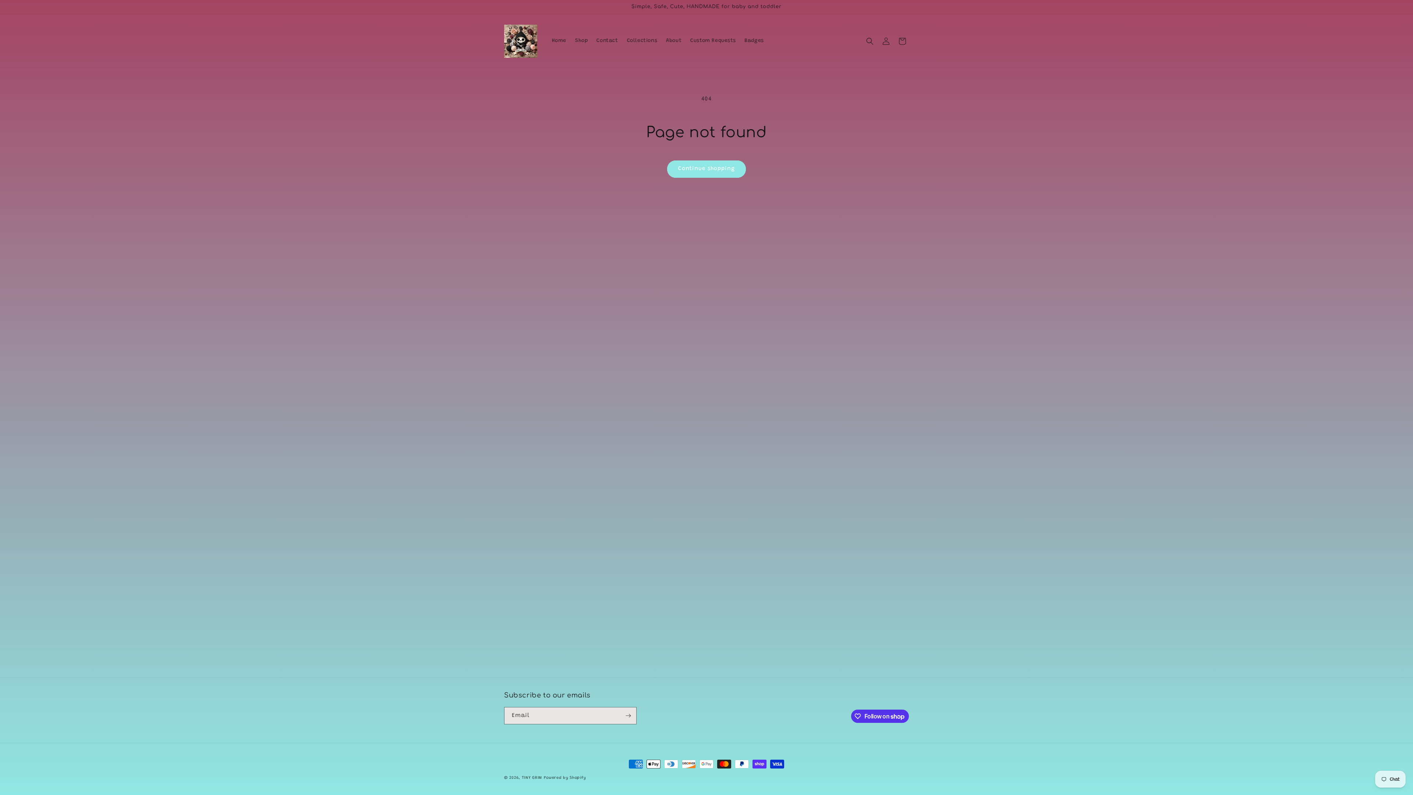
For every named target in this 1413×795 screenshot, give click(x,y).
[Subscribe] (628, 715)
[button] (870, 41)
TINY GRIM (532, 778)
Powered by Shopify (565, 778)
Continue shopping (706, 169)
